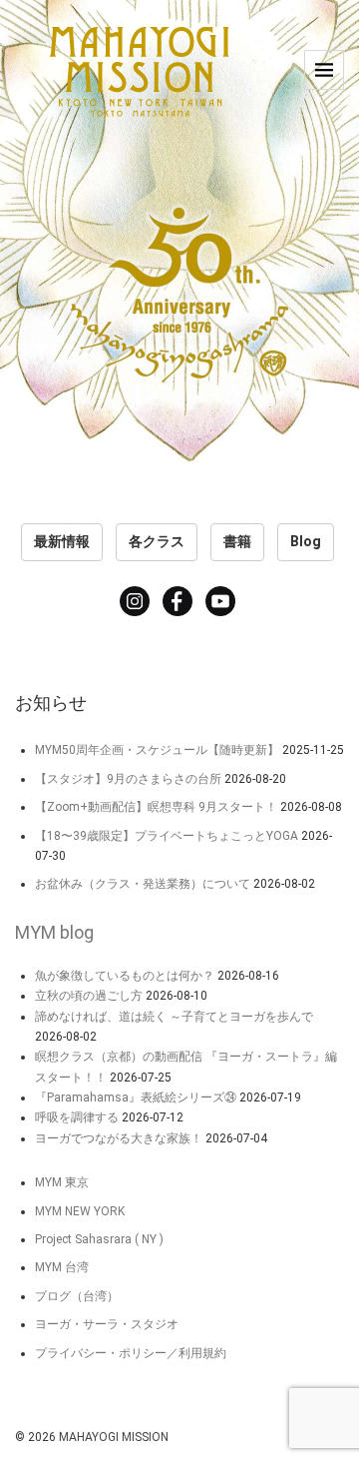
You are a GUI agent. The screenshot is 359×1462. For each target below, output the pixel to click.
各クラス (156, 541)
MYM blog (54, 932)
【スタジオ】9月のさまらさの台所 (128, 779)
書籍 (237, 541)
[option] (179, 239)
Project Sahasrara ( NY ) (99, 1239)
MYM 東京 (62, 1182)
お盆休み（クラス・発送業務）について (142, 884)
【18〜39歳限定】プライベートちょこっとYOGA (166, 836)
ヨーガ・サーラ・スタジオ (107, 1324)
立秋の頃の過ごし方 (89, 996)
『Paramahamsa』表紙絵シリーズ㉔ (135, 1097)
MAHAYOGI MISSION (114, 1437)
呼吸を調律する (77, 1117)
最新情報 (62, 541)
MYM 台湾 (62, 1267)
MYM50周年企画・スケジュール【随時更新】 (157, 750)
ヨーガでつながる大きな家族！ (118, 1138)
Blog (305, 541)
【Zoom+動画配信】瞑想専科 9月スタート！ (156, 807)
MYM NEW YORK (80, 1211)
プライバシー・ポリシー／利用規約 (130, 1353)
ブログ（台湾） (77, 1296)
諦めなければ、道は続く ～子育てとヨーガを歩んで (174, 1017)
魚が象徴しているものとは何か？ (124, 976)
